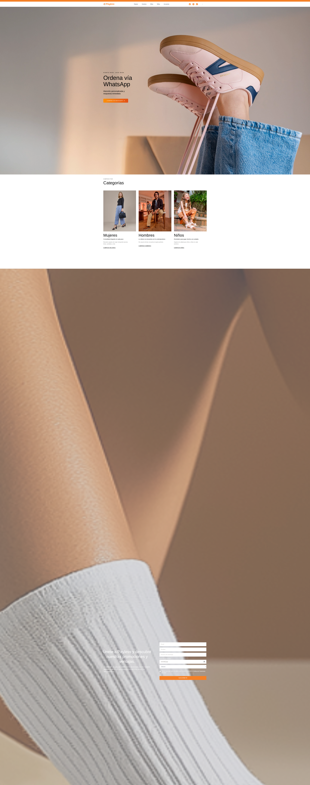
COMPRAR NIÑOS (179, 247)
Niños (158, 4)
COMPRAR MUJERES (109, 247)
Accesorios (166, 4)
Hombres (144, 4)
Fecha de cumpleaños (165, 658)
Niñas (151, 4)
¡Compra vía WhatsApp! (115, 100)
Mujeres (136, 4)
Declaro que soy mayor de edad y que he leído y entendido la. (183, 671)
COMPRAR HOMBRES (145, 245)
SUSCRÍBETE (183, 678)
